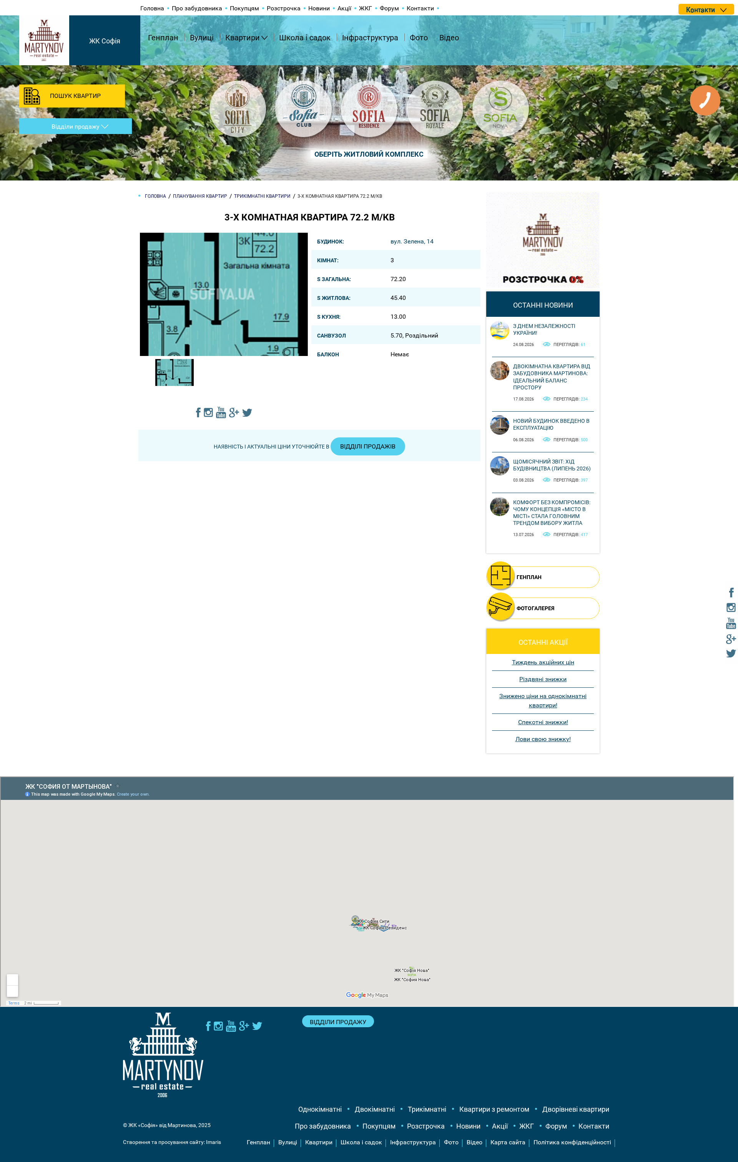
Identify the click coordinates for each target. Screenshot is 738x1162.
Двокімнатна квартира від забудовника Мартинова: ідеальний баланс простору (551, 377)
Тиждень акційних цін (543, 662)
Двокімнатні (375, 1109)
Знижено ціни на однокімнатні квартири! (543, 700)
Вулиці (202, 37)
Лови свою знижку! (543, 739)
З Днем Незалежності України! (544, 329)
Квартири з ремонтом (494, 1109)
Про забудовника (197, 8)
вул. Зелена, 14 (412, 241)
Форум (389, 8)
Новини (319, 8)
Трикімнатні (427, 1109)
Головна (152, 8)
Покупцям (244, 8)
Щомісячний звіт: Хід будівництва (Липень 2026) (552, 465)
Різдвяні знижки (543, 679)
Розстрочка (284, 8)
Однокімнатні (320, 1109)
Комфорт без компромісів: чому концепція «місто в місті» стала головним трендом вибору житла (551, 512)
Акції (344, 8)
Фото (419, 37)
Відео (449, 37)
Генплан (163, 37)
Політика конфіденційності (572, 1142)
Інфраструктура (370, 37)
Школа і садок (305, 37)
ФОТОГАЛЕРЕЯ (535, 608)
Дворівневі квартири (575, 1109)
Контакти (420, 8)
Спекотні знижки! (543, 722)
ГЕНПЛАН (529, 577)
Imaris (213, 1142)
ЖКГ (365, 8)
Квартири (242, 37)
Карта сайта (507, 1142)
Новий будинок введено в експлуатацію (551, 424)
